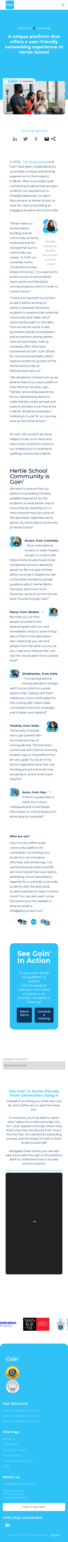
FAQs (6, 1466)
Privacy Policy (12, 1455)
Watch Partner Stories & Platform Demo (34, 1170)
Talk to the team (34, 1507)
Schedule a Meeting (44, 1015)
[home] (10, 5)
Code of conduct (14, 1450)
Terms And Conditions (18, 1461)
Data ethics (10, 1444)
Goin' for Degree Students (21, 1410)
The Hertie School (35, 161)
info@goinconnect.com (19, 1483)
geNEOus (55, 1535)
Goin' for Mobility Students (21, 1416)
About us (9, 1438)
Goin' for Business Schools (21, 1421)
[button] (63, 5)
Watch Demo (24, 1013)
